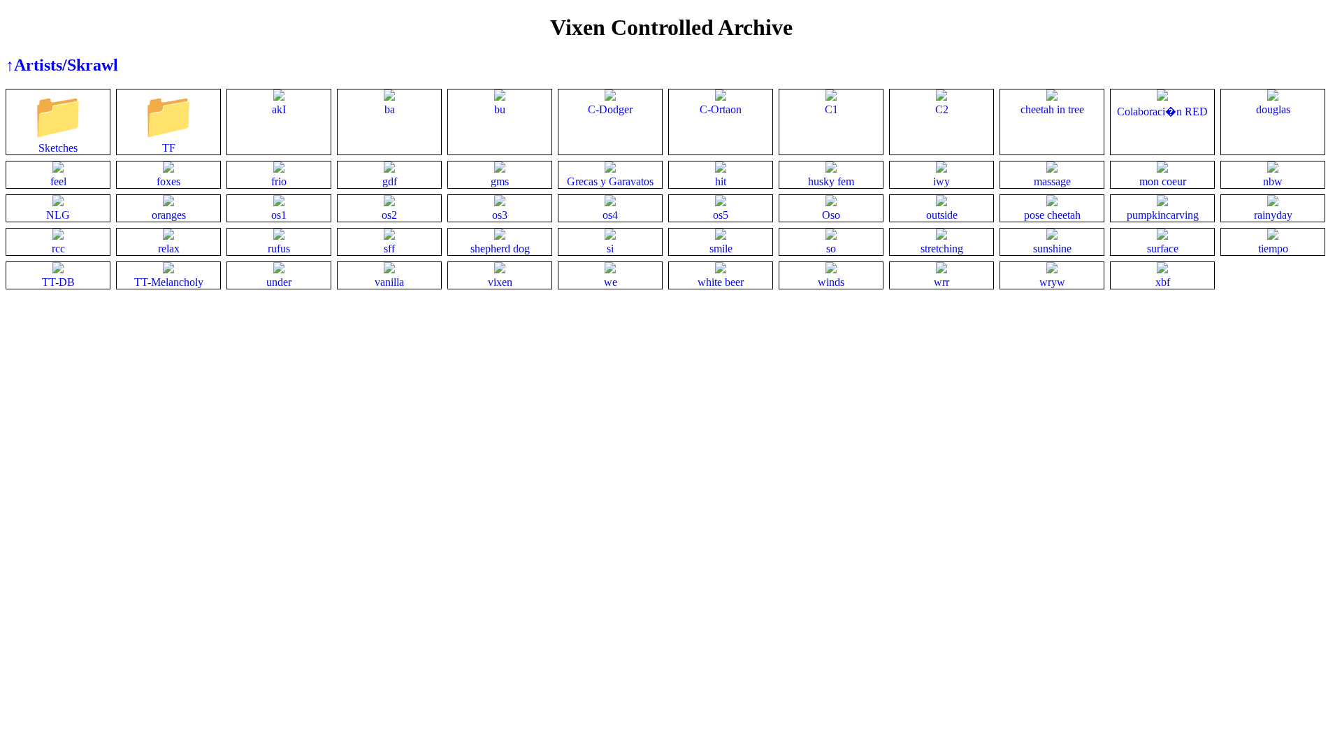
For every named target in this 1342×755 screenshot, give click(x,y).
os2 (389, 215)
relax (169, 248)
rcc (58, 248)
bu (499, 109)
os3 (499, 215)
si (610, 248)
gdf (389, 181)
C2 (941, 109)
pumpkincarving (1163, 215)
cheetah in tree (1052, 109)
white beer (721, 282)
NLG (58, 215)
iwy (941, 181)
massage (1052, 181)
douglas (1273, 109)
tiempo (1273, 248)
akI (279, 109)
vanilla (389, 282)
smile (721, 248)
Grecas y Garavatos (610, 181)
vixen (500, 282)
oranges (169, 215)
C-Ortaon (721, 109)
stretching (942, 248)
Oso (831, 215)
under (278, 282)
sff (389, 248)
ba (389, 109)
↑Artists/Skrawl (62, 65)
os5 (720, 215)
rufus (279, 248)
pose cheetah (1052, 215)
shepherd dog (500, 248)
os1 (279, 215)
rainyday (1273, 215)
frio (279, 181)
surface (1162, 248)
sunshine (1052, 248)
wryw (1052, 282)
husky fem (831, 181)
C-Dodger (610, 109)
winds (831, 282)
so (831, 248)
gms (500, 181)
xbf (1162, 282)
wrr (941, 282)
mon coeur (1162, 181)
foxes (168, 181)
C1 (831, 109)
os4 (610, 215)
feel (58, 181)
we (610, 282)
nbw (1273, 181)
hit (720, 181)
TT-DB (58, 282)
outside (942, 215)
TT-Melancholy (168, 282)
